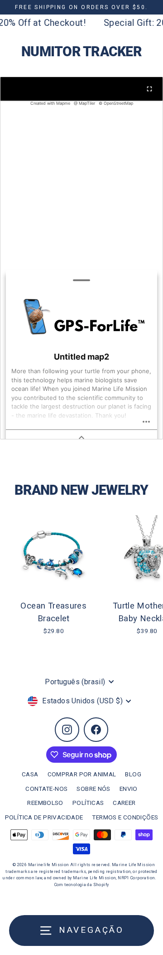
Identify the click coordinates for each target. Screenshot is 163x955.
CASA (30, 774)
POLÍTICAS (88, 802)
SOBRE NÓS (93, 788)
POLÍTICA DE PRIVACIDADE (44, 817)
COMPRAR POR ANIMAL (82, 774)
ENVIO (129, 788)
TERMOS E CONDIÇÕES (125, 817)
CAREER (124, 802)
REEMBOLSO (45, 802)
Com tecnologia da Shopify (81, 884)
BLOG (133, 774)
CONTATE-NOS (46, 788)
